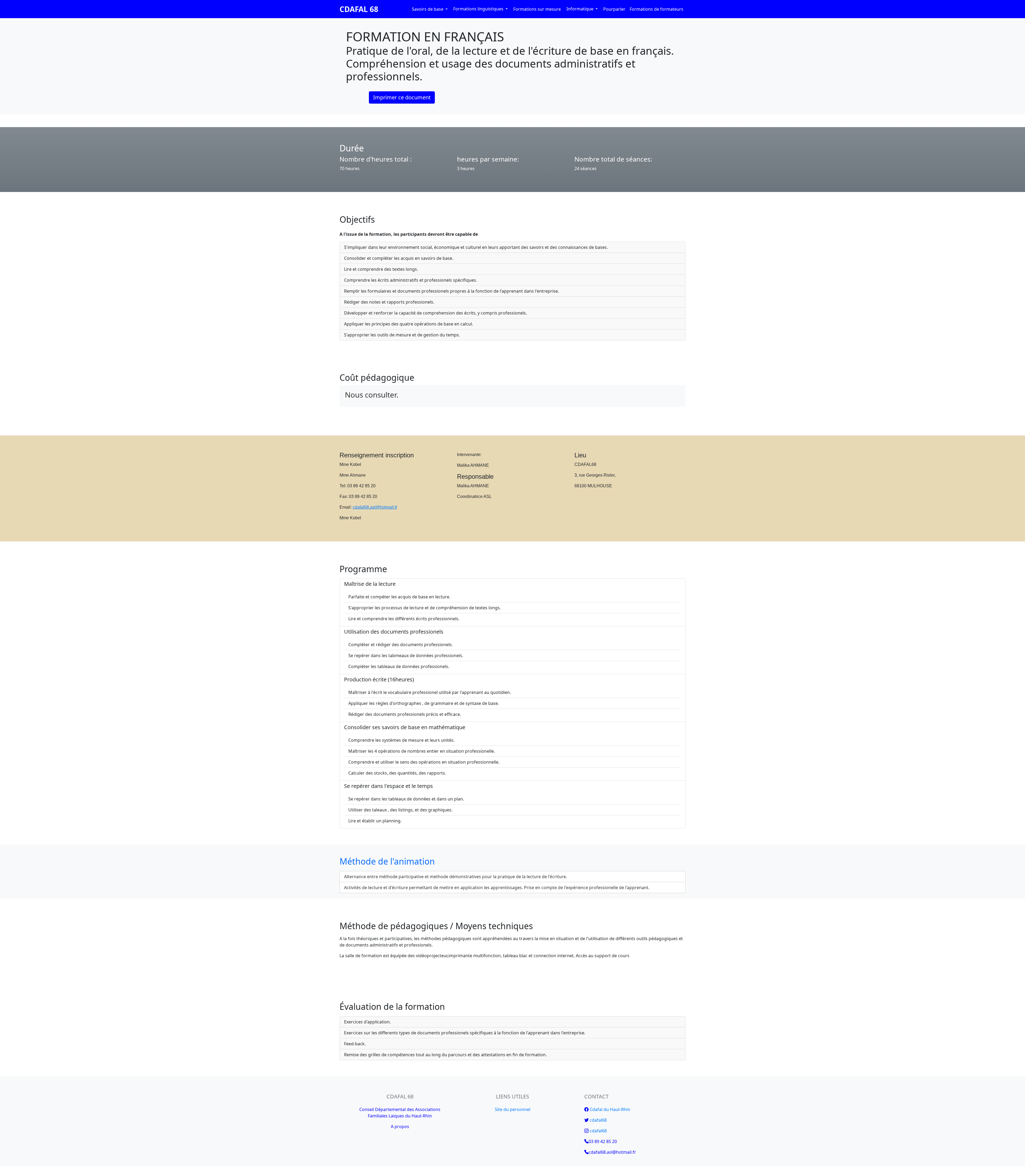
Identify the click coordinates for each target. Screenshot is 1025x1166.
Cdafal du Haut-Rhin (610, 1109)
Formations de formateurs (656, 9)
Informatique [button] (580, 9)
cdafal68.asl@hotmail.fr (375, 507)
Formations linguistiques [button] (478, 9)
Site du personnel (512, 1109)
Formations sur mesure (537, 9)
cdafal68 (598, 1120)
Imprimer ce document (402, 97)
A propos (400, 1126)
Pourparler (614, 9)
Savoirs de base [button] (428, 9)
